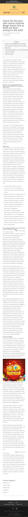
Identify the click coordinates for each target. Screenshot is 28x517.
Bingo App (7, 48)
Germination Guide (9, 504)
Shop (16, 502)
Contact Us (19, 504)
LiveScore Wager (9, 54)
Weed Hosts (17, 515)
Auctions (5, 492)
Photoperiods (6, 487)
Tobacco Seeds (6, 485)
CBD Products (6, 483)
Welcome (10, 502)
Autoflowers (6, 490)
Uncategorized (6, 35)
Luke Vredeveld (8, 33)
